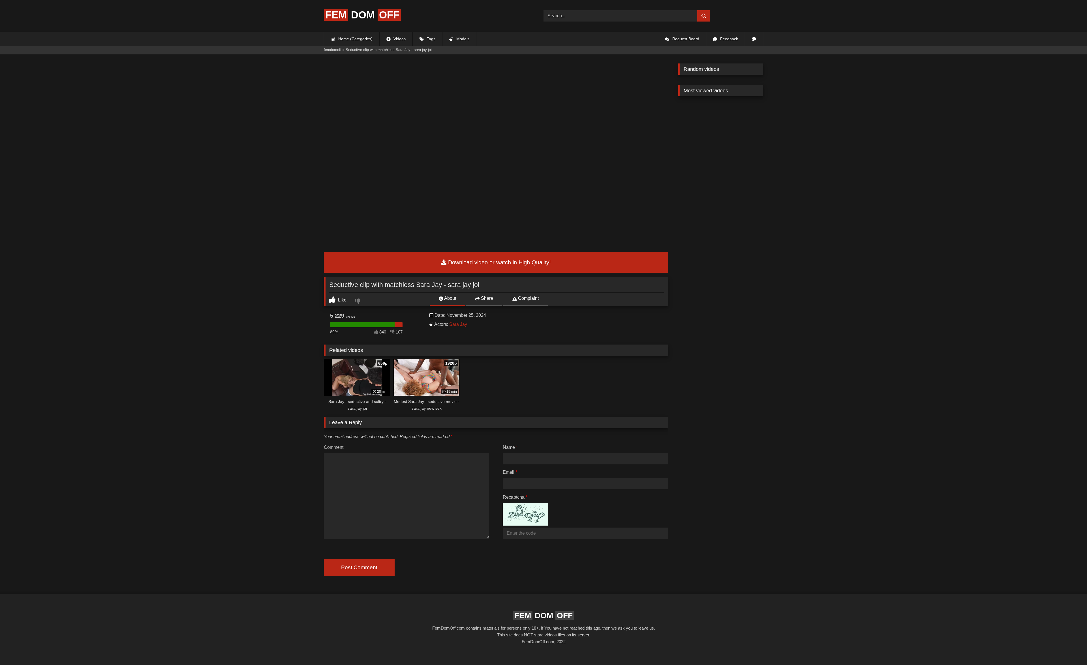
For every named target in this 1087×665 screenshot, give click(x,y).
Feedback (728, 39)
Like (341, 300)
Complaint (528, 298)
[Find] (703, 16)
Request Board (685, 39)
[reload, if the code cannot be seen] (525, 524)
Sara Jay (458, 324)
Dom (362, 15)
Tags (430, 39)
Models (462, 39)
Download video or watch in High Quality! (498, 262)
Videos (399, 39)
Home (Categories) (355, 39)
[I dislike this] (358, 302)
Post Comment (359, 567)
